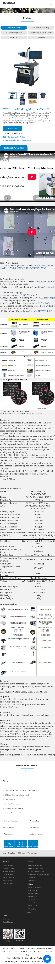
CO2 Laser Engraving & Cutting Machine (17, 795)
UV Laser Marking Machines (14, 813)
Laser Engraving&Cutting (41, 28)
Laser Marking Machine (14, 28)
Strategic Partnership (9, 871)
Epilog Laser (11, 853)
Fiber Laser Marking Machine (14, 808)
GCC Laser (21, 853)
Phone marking (32, 890)
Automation (13, 37)
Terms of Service (8, 884)
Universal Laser (32, 853)
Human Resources (8, 877)
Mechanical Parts (33, 894)
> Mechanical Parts (8, 827)
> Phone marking (34, 821)
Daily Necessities (33, 906)
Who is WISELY (8, 865)
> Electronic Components (10, 821)
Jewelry (30, 912)
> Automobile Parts (9, 834)
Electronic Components (35, 887)
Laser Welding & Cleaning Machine (41, 33)
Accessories (41, 37)
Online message (12, 128)
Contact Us (6, 919)
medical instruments (34, 903)
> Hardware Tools (34, 827)
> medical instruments (35, 834)
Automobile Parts (33, 900)
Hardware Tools (32, 897)
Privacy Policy (7, 880)
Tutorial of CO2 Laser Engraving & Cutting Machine (21, 790)
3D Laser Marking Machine (13, 33)
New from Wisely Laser (12, 804)
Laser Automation (10, 799)
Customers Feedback (9, 868)
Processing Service (8, 874)
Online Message (8, 922)
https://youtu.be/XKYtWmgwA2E (23, 295)
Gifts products (32, 909)
